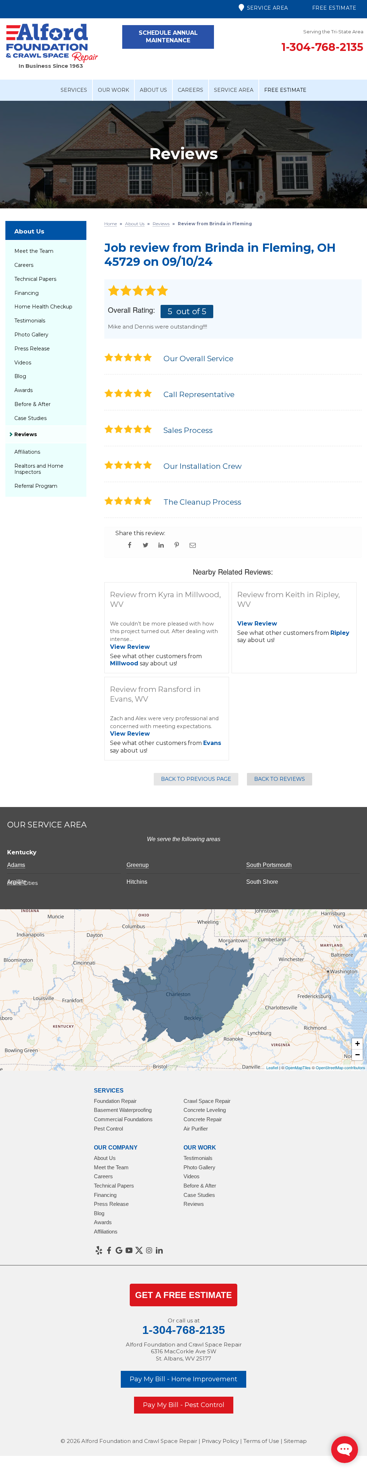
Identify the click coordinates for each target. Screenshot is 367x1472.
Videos (22, 362)
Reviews (25, 434)
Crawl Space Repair (207, 1101)
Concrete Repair (203, 1119)
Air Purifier (196, 1129)
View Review (130, 646)
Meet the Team (33, 251)
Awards (23, 390)
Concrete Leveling (205, 1110)
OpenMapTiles (298, 1067)
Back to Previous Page (196, 779)
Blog (20, 376)
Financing (26, 293)
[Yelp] (99, 1250)
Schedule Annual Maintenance (168, 36)
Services (74, 90)
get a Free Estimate (183, 1295)
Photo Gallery (31, 334)
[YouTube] (129, 1250)
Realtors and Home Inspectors (38, 469)
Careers (190, 90)
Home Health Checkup (43, 306)
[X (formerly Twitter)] (139, 1250)
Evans (212, 743)
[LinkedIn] (159, 1250)
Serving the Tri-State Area (333, 31)
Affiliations (27, 452)
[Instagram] (149, 1250)
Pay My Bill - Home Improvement (183, 1379)
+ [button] (357, 1043)
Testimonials (29, 320)
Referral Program (35, 486)
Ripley (339, 632)
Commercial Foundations (123, 1119)
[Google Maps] (119, 1250)
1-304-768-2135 (322, 47)
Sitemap (295, 1441)
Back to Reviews (279, 779)
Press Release (32, 348)
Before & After (32, 404)
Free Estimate (334, 8)
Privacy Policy (220, 1441)
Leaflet (272, 1067)
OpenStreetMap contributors (340, 1067)
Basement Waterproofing (123, 1110)
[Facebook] (109, 1250)
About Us (153, 90)
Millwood (124, 663)
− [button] (357, 1054)
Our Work (113, 90)
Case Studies (30, 418)
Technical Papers (35, 279)
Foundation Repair (115, 1101)
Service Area (267, 8)
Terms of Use (261, 1441)
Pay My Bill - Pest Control (183, 1405)
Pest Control (108, 1129)
